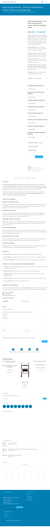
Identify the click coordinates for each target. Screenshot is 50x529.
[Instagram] (11, 406)
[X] (4, 406)
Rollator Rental (25, 382)
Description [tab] (16, 178)
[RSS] (30, 406)
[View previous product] (44, 19)
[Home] (2, 11)
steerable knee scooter (36, 170)
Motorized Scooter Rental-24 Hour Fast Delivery (9, 366)
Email (27, 330)
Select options (9, 372)
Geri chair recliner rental (40, 364)
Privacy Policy (29, 496)
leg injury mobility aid (38, 169)
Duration (30, 78)
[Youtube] (26, 406)
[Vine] (23, 406)
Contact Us (6, 515)
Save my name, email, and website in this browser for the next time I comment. (18, 337)
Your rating (5, 314)
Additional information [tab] (25, 178)
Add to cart (39, 156)
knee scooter (32, 169)
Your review (5, 318)
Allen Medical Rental (9, 2)
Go (44, 398)
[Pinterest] (19, 406)
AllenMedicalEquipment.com (10, 295)
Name (4, 330)
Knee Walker (34, 167)
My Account (7, 514)
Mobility (38, 167)
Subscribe (19, 507)
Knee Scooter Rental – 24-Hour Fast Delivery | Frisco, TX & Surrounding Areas (21, 11)
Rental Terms (29, 500)
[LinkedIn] (15, 406)
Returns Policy (29, 498)
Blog (5, 517)
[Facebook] (8, 406)
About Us (28, 494)
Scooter (41, 167)
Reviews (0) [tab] (34, 178)
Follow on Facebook (8, 411)
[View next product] (47, 19)
